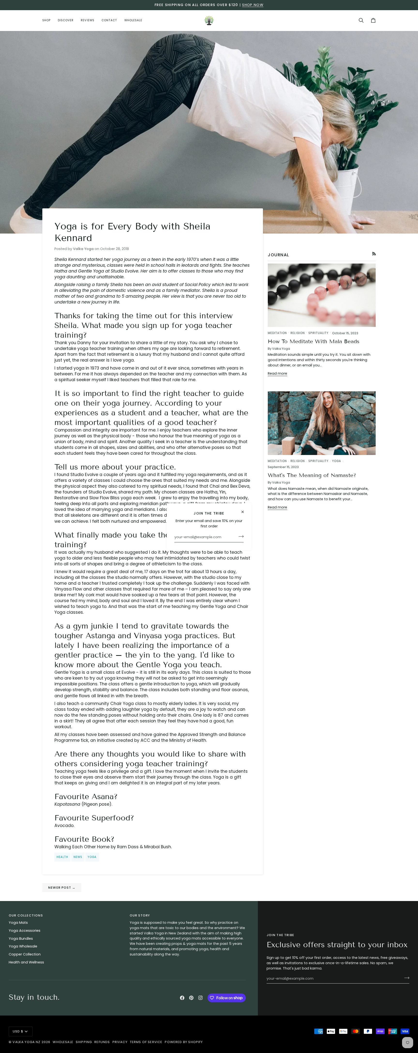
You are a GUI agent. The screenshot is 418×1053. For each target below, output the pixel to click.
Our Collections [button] (26, 915)
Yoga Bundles (21, 938)
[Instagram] (200, 998)
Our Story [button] (140, 915)
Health (62, 857)
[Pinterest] (191, 998)
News (78, 857)
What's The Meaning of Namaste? (312, 475)
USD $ (18, 1031)
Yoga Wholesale (23, 946)
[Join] (240, 536)
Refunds (102, 1042)
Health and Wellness (26, 962)
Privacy (119, 1042)
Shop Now (252, 4)
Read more (277, 373)
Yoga (92, 857)
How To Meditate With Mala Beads (313, 341)
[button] (48, 20)
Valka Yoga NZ (26, 1042)
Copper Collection (25, 954)
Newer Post (61, 887)
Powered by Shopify (184, 1042)
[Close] (244, 512)
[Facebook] (182, 998)
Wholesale (63, 1042)
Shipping (84, 1042)
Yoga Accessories (24, 930)
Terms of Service (146, 1042)
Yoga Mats (18, 922)
